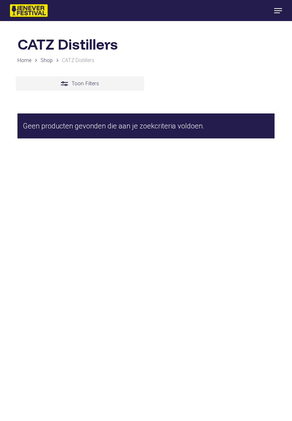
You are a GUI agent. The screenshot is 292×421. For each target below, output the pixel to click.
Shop (47, 60)
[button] (278, 10)
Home (24, 60)
